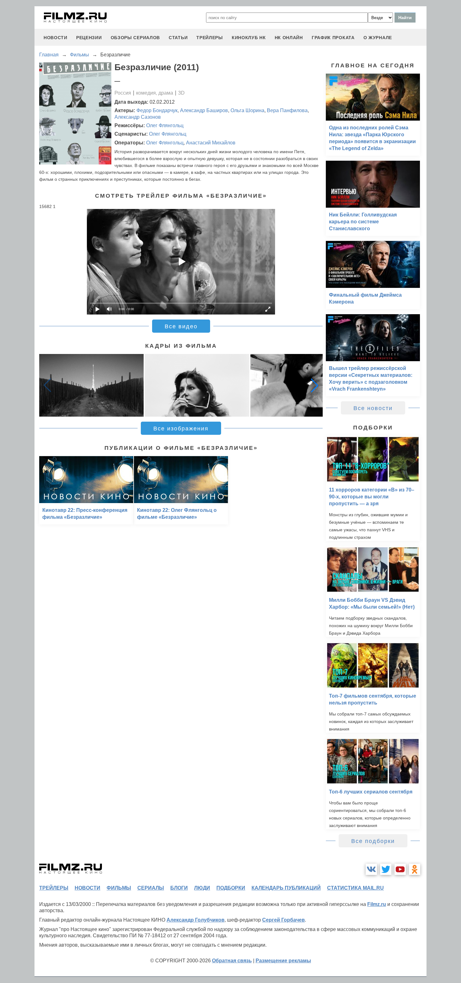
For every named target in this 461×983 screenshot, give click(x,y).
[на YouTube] (400, 869)
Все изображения (181, 428)
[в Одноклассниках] (414, 869)
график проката (333, 37)
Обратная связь (232, 960)
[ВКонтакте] (371, 869)
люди (202, 888)
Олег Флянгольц (164, 125)
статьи (178, 37)
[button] (314, 385)
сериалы (150, 888)
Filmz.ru (376, 904)
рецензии (89, 37)
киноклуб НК (249, 37)
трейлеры (209, 37)
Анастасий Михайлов (211, 142)
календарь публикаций (286, 888)
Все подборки (373, 841)
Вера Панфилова (287, 110)
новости (55, 37)
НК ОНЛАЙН (289, 37)
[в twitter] (385, 869)
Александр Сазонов (137, 117)
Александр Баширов (204, 110)
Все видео (181, 326)
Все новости (373, 408)
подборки (230, 888)
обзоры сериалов (135, 37)
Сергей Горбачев (283, 920)
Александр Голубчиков (196, 920)
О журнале (377, 37)
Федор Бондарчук (157, 110)
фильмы (119, 888)
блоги (179, 888)
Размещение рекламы (283, 960)
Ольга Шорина (247, 110)
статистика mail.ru (355, 888)
